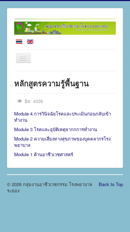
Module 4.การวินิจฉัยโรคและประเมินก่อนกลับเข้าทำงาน (62, 116)
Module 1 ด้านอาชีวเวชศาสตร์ (43, 154)
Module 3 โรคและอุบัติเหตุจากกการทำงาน (55, 129)
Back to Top (111, 184)
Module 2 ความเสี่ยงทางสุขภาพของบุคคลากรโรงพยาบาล (62, 141)
